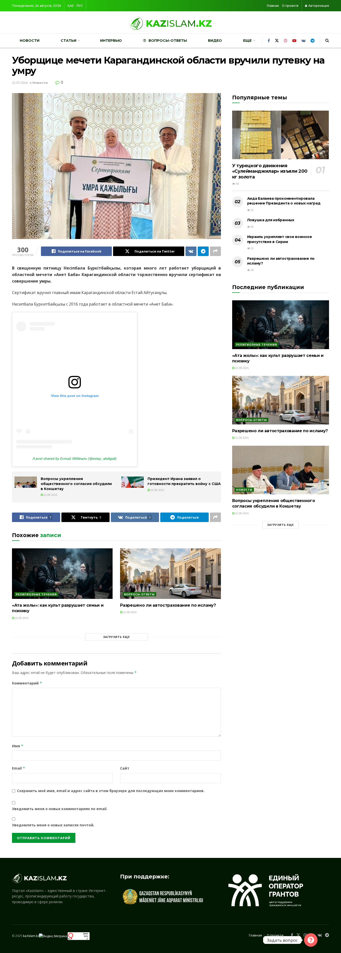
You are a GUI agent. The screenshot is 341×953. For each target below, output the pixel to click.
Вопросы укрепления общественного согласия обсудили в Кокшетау (76, 483)
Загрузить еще (116, 637)
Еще (247, 40)
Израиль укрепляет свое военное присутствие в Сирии (279, 239)
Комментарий (27, 683)
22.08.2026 (50, 495)
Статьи (68, 40)
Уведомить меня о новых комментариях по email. (59, 808)
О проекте (290, 6)
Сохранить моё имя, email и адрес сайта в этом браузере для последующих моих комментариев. (110, 790)
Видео (215, 40)
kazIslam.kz (31, 936)
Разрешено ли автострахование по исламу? (168, 605)
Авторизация (318, 6)
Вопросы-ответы (168, 40)
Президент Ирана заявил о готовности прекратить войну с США (184, 481)
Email (18, 768)
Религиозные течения (36, 594)
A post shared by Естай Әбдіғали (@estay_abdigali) (75, 458)
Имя (17, 746)
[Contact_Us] (311, 940)
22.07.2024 (19, 82)
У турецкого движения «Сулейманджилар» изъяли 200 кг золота (270, 171)
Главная (273, 6)
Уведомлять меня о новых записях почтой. (53, 825)
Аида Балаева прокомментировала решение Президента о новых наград (284, 201)
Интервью (111, 40)
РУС (80, 6)
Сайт (124, 768)
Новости (29, 40)
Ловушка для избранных (270, 220)
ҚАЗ (70, 6)
